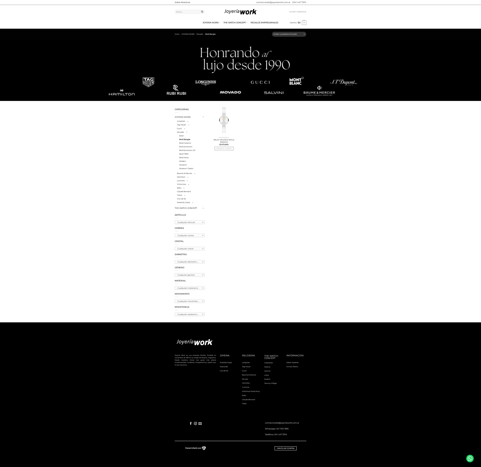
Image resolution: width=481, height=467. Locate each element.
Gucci (179, 128)
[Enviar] (202, 12)
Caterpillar (268, 363)
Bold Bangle (184, 139)
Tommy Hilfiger (270, 383)
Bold (181, 136)
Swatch (267, 379)
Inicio (177, 34)
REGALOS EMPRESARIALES (264, 22)
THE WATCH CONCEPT (234, 22)
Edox (179, 188)
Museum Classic (186, 168)
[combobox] (190, 222)
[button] (297, 12)
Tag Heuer (181, 125)
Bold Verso (184, 157)
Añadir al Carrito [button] (224, 148)
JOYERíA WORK (211, 22)
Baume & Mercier (184, 173)
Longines (181, 121)
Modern (182, 161)
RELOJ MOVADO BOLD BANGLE (224, 141)
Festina (267, 367)
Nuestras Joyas (183, 202)
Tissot (179, 195)
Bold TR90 (183, 154)
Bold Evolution (185, 147)
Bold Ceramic (185, 143)
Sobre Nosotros (182, 2)
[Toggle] (203, 116)
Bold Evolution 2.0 (187, 150)
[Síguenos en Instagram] (195, 423)
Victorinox (181, 184)
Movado (200, 34)
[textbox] (189, 222)
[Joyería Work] (240, 12)
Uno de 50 (181, 199)
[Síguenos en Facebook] (190, 423)
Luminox (181, 180)
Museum (183, 165)
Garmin (267, 371)
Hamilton (181, 177)
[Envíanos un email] (199, 423)
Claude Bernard (184, 191)
